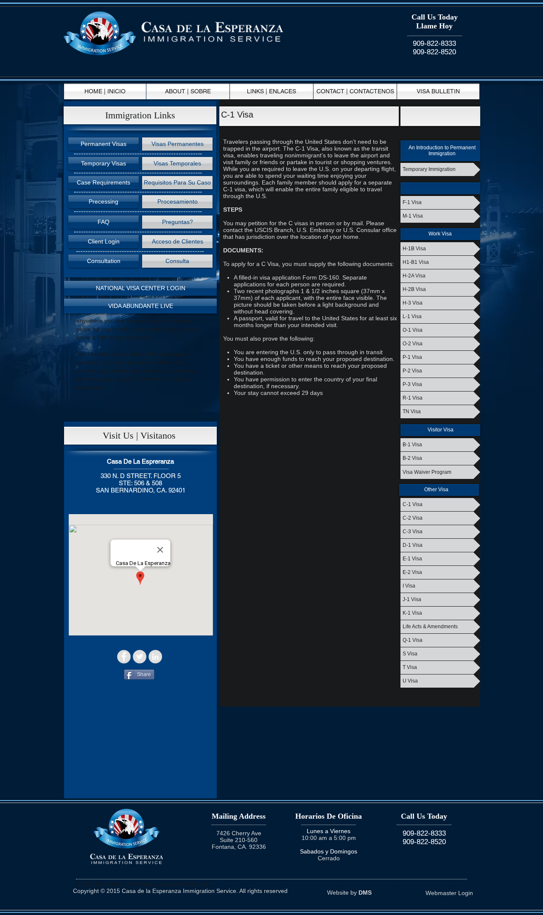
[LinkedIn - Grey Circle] (155, 656)
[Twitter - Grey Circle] (139, 656)
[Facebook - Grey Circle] (124, 656)
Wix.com (198, 884)
